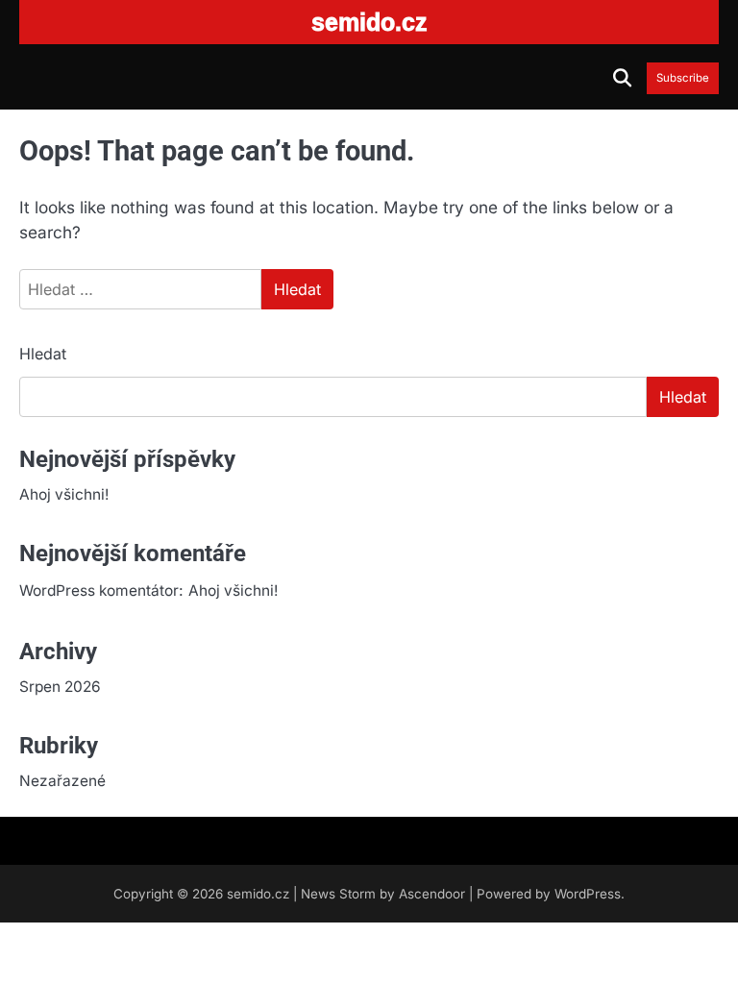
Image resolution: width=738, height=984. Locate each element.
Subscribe (682, 78)
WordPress (587, 893)
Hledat (42, 353)
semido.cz (258, 893)
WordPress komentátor (99, 590)
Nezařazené (62, 781)
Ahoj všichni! (64, 494)
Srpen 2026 (60, 686)
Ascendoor (432, 893)
